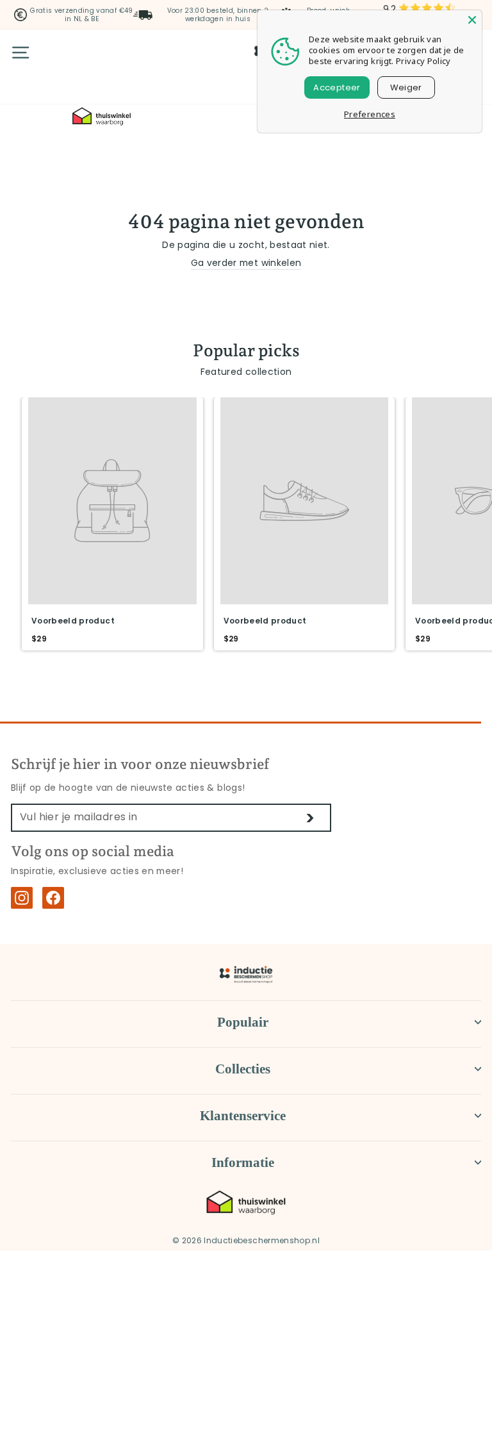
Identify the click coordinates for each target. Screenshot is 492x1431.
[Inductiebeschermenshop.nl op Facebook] (53, 898)
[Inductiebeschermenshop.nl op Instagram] (22, 898)
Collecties (242, 1069)
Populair (242, 1022)
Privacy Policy (423, 61)
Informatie (242, 1162)
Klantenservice (243, 1116)
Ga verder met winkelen (246, 263)
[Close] (472, 19)
